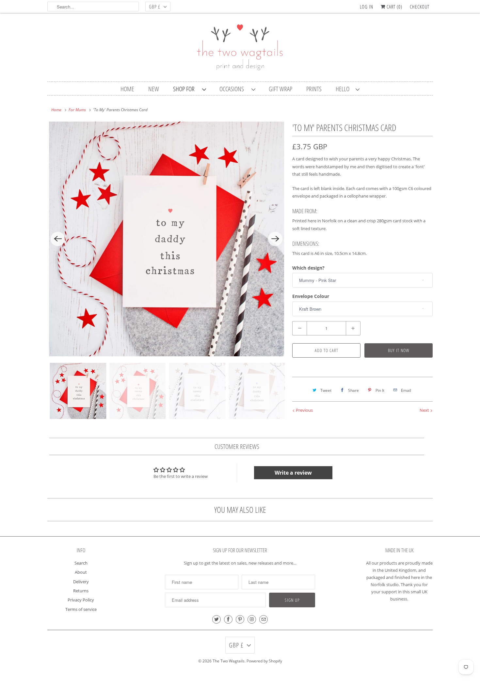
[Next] (275, 239)
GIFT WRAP (280, 89)
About (81, 572)
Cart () (393, 6)
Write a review (293, 472)
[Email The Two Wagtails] (263, 619)
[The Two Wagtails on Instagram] (252, 619)
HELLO (344, 89)
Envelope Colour (310, 296)
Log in (366, 6)
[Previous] (58, 239)
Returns (80, 591)
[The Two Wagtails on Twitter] (216, 619)
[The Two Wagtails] (240, 49)
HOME (127, 89)
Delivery (81, 582)
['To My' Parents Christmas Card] (166, 239)
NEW (153, 89)
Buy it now (398, 350)
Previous (304, 410)
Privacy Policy (81, 600)
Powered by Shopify (264, 661)
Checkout (419, 6)
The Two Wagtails (229, 661)
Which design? (308, 268)
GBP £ (154, 6)
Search (81, 563)
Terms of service (81, 609)
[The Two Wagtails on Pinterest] (240, 619)
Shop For (186, 89)
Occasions (233, 89)
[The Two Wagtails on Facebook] (228, 619)
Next (425, 410)
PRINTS (314, 89)
